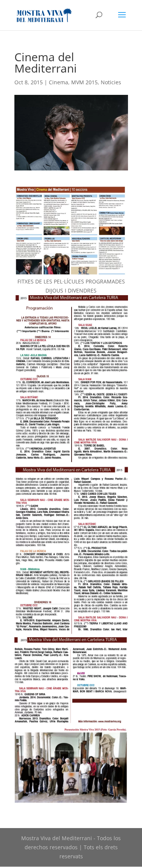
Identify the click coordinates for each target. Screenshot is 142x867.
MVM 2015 (84, 82)
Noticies (111, 82)
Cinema (58, 82)
